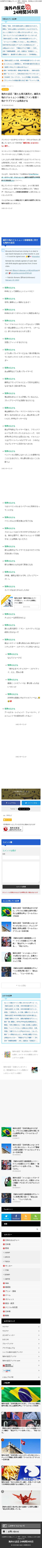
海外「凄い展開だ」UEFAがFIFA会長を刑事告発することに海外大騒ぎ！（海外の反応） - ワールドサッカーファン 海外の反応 (21, 1022)
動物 (7, 1315)
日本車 (8, 1311)
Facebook (16, 1218)
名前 (3, 854)
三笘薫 (6, 1270)
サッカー (8, 820)
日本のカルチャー (12, 1240)
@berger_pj (23, 270)
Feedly (35, 1218)
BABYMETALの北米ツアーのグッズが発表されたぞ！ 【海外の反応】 (20, 45)
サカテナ (5, 1331)
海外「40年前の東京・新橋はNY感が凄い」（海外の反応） (22, 70)
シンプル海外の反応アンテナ (12, 1352)
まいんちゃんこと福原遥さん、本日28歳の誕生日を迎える (22, 64)
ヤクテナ (5, 1327)
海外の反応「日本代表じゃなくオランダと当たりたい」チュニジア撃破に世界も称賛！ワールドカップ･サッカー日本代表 (21, 1457)
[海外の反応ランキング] (13, 830)
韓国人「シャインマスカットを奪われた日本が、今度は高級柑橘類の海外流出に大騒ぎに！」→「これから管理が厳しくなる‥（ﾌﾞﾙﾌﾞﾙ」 (21, 1028)
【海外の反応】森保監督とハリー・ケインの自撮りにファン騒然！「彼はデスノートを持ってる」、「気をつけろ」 (21, 1430)
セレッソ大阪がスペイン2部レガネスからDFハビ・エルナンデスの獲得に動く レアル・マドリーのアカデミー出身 (20, 32)
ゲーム (8, 1295)
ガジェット (9, 1299)
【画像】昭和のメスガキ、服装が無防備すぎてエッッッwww (21, 1018)
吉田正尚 (7, 1257)
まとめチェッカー (8, 1335)
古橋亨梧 (7, 1279)
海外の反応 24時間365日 (21, 1541)
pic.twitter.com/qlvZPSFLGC (21, 273)
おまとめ (5, 1339)
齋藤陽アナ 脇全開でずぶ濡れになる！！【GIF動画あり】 (20, 54)
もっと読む (22, 985)
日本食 (8, 1244)
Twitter (6, 1218)
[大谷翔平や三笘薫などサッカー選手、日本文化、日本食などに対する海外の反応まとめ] (21, 12)
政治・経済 (9, 1303)
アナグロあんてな (8, 1348)
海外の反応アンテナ (9, 1356)
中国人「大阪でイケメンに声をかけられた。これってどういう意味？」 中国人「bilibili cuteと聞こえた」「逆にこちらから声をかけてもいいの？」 (21, 1031)
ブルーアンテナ (7, 1344)
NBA (7, 1283)
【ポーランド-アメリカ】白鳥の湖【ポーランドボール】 (20, 35)
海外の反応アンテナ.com (11, 1361)
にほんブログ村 (7, 1377)
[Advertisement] (16, 222)
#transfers (36, 256)
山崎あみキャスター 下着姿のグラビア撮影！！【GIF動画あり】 (20, 48)
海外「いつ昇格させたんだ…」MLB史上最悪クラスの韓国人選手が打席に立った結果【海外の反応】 (21, 1034)
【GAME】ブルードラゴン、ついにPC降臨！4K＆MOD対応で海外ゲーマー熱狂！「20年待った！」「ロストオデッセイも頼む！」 (22, 77)
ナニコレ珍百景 (11, 1307)
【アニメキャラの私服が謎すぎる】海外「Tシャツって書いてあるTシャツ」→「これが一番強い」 (22, 80)
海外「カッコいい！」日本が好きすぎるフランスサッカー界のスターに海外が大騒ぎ (22, 74)
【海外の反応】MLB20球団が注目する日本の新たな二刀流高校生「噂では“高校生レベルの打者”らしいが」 (21, 1015)
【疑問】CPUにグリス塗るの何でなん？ (16, 67)
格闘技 (8, 1287)
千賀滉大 (7, 1261)
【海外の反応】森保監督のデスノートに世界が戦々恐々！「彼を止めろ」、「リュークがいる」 (25, 970)
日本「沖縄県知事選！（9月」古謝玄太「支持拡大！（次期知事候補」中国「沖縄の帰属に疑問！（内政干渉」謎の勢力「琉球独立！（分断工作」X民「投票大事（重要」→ (20, 51)
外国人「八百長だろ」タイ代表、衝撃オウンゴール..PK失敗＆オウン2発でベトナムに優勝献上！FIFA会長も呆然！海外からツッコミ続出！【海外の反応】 (21, 1012)
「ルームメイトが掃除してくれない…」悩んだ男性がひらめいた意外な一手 (20, 42)
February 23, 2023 (12, 280)
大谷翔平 (7, 1252)
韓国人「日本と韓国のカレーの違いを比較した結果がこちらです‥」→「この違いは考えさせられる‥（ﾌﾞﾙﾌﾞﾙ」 (21, 1025)
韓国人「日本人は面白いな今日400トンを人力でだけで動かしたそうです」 (20, 29)
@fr (6, 273)
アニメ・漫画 (10, 1291)
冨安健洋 (7, 1274)
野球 (7, 1248)
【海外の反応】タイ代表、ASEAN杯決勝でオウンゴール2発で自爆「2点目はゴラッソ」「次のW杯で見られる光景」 (20, 38)
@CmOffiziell (33, 270)
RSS (26, 1218)
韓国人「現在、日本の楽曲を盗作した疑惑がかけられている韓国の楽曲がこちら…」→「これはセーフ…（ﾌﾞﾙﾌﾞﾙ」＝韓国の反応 (20, 26)
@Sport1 (16, 270)
